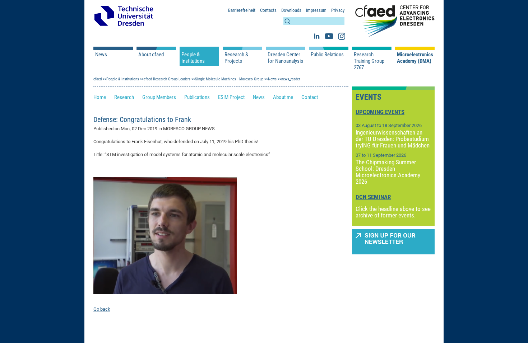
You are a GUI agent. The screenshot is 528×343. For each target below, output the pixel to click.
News (101, 54)
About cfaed (151, 54)
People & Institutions (193, 57)
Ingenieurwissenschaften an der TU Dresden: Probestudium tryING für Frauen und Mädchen (393, 139)
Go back (101, 309)
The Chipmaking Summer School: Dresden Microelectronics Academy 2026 (388, 172)
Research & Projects (236, 57)
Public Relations (327, 54)
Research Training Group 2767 (369, 61)
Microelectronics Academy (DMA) (415, 57)
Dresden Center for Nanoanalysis (285, 57)
